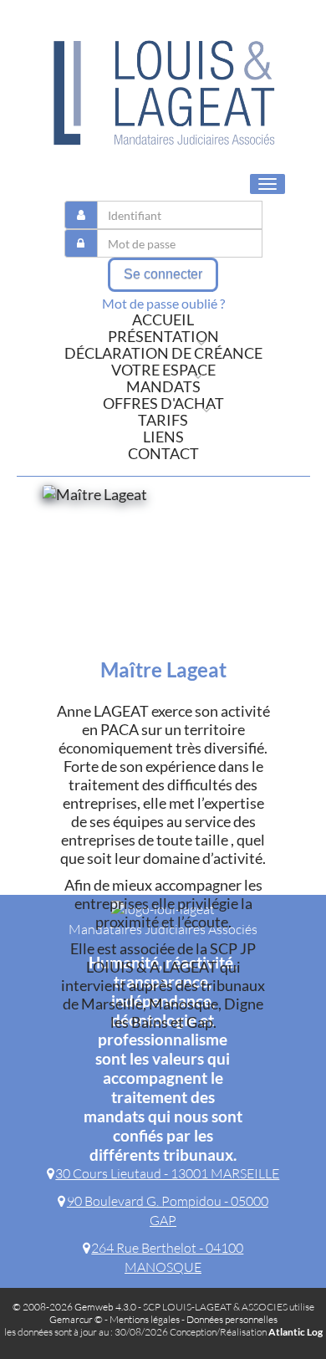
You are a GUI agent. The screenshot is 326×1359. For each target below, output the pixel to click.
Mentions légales (145, 1319)
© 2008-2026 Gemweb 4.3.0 (74, 1306)
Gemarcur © (76, 1319)
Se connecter (163, 274)
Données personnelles (232, 1319)
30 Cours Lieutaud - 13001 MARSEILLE (167, 1173)
